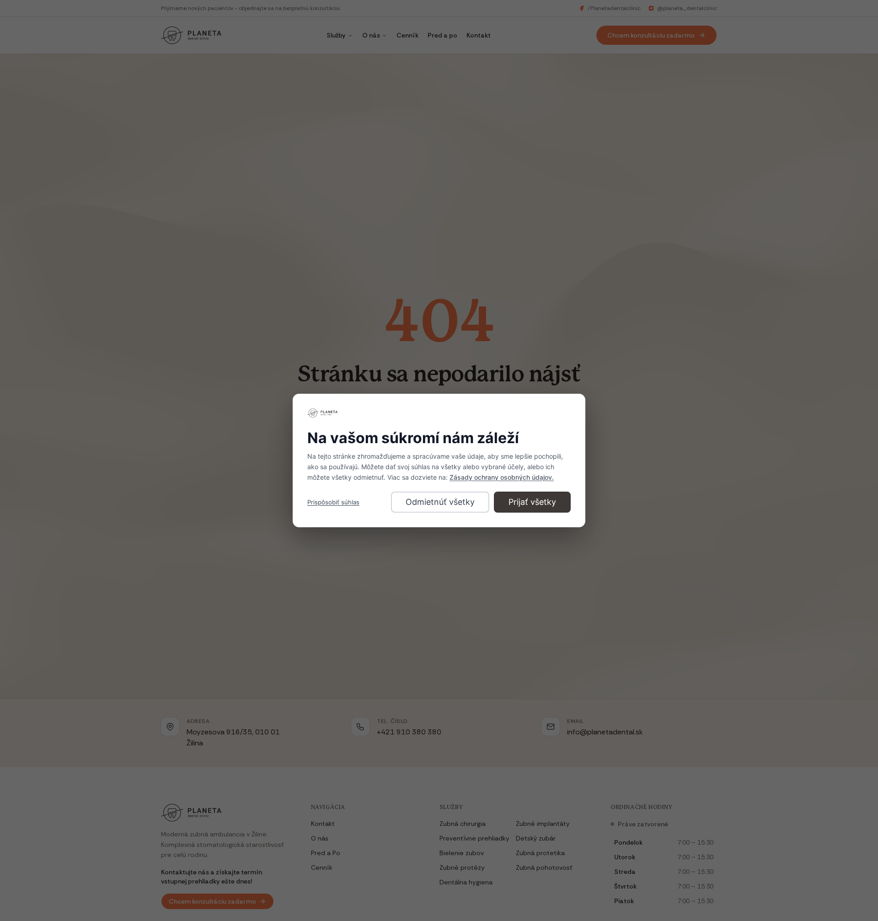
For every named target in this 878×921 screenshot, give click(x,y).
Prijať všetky (532, 502)
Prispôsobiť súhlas (333, 502)
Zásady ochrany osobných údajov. (502, 477)
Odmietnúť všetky (440, 502)
